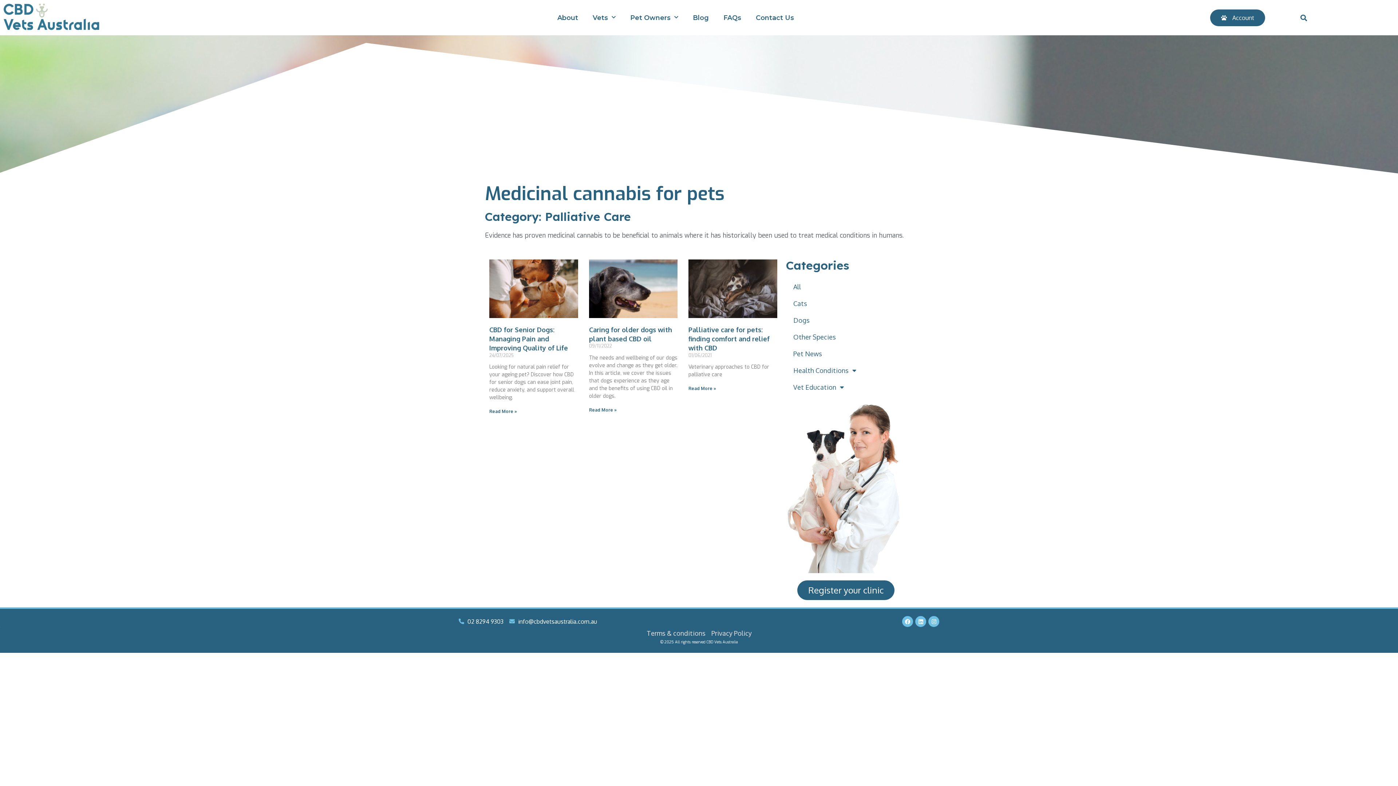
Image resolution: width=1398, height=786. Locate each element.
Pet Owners (650, 18)
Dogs (801, 320)
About (567, 18)
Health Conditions (821, 370)
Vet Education (814, 387)
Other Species (814, 337)
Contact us (775, 18)
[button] (1304, 18)
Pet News (807, 354)
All (797, 287)
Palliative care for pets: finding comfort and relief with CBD (729, 339)
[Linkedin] (920, 621)
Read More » (503, 411)
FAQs (732, 18)
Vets (600, 18)
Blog (701, 18)
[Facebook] (907, 621)
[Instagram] (933, 621)
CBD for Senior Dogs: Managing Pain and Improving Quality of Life (528, 339)
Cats (800, 303)
